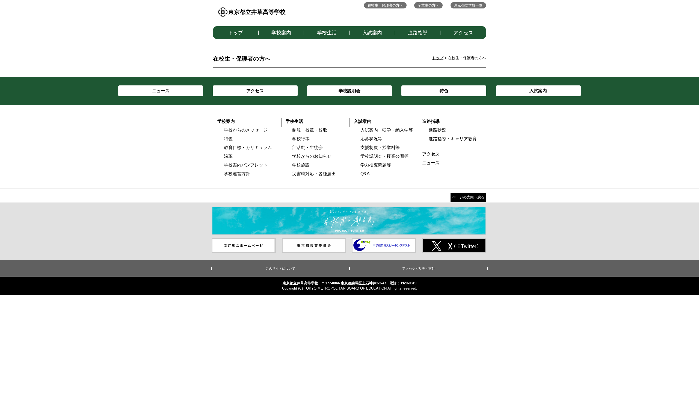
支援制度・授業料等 (380, 147)
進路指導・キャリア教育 (453, 138)
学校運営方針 (237, 173)
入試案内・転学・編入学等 (386, 130)
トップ (235, 32)
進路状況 (437, 130)
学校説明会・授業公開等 (384, 156)
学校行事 (301, 138)
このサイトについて (280, 268)
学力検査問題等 (375, 165)
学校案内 (281, 32)
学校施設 (301, 165)
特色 (228, 138)
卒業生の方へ (428, 5)
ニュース (431, 162)
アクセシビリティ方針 (418, 268)
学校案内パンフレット (246, 165)
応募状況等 (371, 138)
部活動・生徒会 (307, 147)
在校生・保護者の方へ (385, 5)
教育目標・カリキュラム (248, 147)
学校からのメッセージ (246, 130)
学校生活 (327, 32)
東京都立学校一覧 (468, 5)
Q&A (365, 173)
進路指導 (418, 32)
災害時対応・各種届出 (314, 173)
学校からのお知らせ (311, 156)
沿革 (228, 156)
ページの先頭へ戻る (468, 197)
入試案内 (372, 32)
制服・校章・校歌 (309, 130)
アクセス (463, 32)
